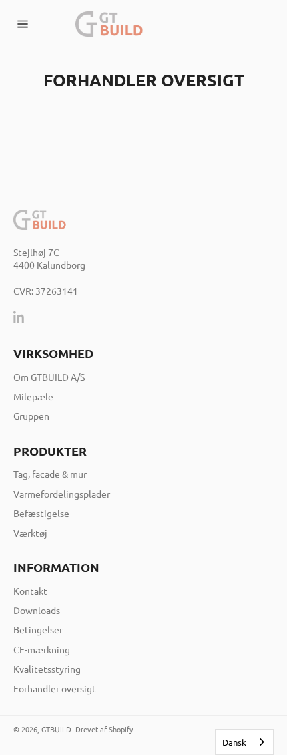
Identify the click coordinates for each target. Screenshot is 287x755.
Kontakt (30, 591)
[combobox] (244, 742)
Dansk (234, 742)
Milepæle (33, 396)
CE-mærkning (41, 649)
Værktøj (30, 532)
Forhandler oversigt (54, 688)
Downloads (36, 610)
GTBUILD (56, 729)
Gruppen (31, 416)
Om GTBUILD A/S (49, 377)
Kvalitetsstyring (47, 669)
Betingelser (38, 629)
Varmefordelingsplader (61, 494)
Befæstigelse (41, 513)
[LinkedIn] (19, 317)
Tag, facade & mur (50, 474)
